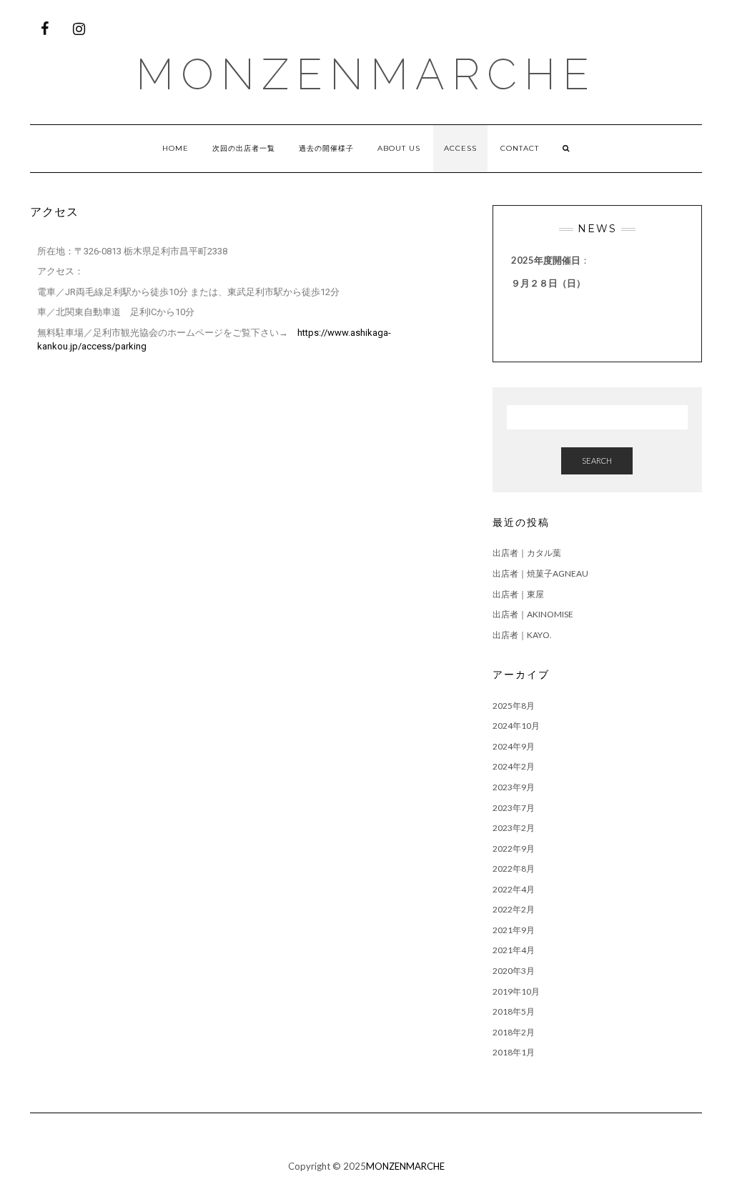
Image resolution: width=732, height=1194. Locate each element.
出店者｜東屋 (518, 594)
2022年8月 (514, 868)
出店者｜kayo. (522, 635)
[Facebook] (44, 29)
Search (597, 460)
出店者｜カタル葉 (527, 552)
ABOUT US (398, 148)
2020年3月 (514, 970)
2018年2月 (514, 1032)
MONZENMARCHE (366, 74)
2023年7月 (514, 807)
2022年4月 (514, 889)
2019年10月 (516, 991)
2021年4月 (514, 950)
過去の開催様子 (326, 148)
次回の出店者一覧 (243, 148)
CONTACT (519, 148)
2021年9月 (514, 930)
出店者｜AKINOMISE (533, 614)
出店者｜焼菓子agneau (540, 573)
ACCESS (460, 148)
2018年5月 (514, 1011)
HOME (175, 148)
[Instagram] (78, 29)
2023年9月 (514, 787)
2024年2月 (514, 766)
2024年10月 (516, 725)
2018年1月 (514, 1052)
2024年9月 (514, 746)
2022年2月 (514, 909)
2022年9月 (514, 848)
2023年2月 (514, 827)
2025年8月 (514, 705)
